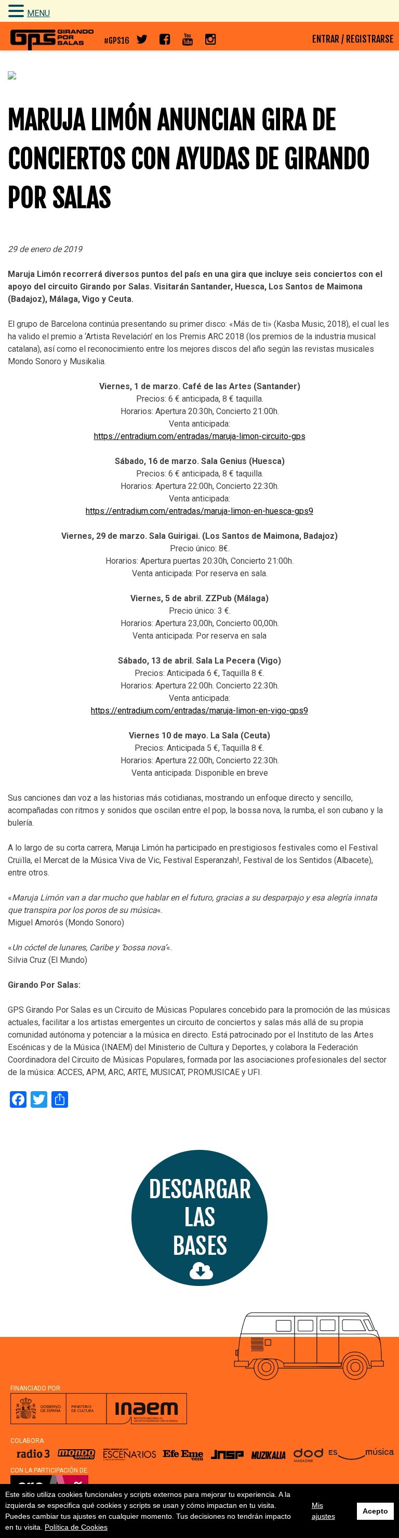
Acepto (375, 1511)
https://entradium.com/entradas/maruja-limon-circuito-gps (199, 436)
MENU (38, 13)
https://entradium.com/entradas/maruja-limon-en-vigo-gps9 (199, 710)
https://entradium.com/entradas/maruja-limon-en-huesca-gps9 (199, 511)
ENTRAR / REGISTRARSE (353, 39)
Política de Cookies (76, 1527)
